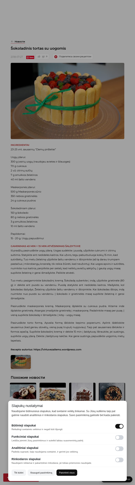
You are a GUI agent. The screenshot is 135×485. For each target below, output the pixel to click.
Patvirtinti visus (67, 472)
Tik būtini (18, 472)
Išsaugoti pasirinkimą (41, 472)
